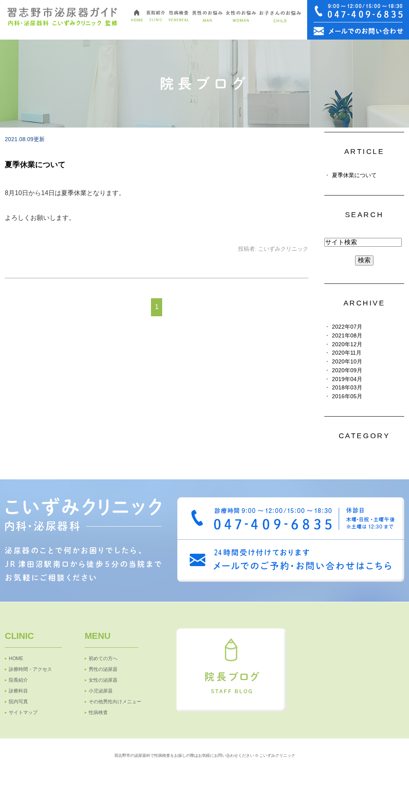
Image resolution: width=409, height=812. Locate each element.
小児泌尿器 (101, 691)
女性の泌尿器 (103, 680)
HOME (16, 658)
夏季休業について (35, 164)
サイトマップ (23, 712)
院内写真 (18, 701)
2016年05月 (347, 396)
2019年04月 (347, 379)
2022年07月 (347, 327)
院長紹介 (18, 680)
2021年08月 (347, 336)
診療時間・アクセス (30, 669)
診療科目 (18, 691)
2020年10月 (347, 362)
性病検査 (98, 712)
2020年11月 (346, 353)
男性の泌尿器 (103, 669)
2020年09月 (347, 370)
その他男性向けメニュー (115, 701)
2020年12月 (347, 344)
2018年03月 (347, 388)
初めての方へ (103, 658)
